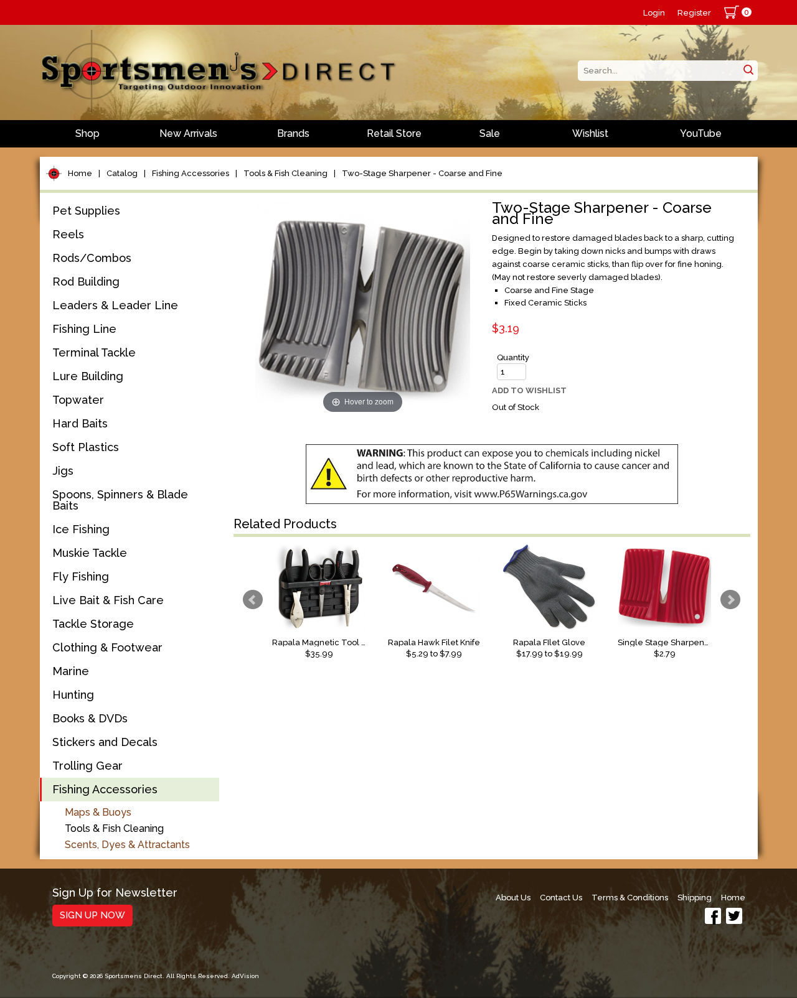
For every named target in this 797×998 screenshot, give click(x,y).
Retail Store (394, 133)
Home (80, 173)
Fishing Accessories (190, 173)
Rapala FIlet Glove (549, 642)
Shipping (694, 897)
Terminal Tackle (94, 352)
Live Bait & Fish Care (108, 600)
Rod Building (86, 281)
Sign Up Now (92, 915)
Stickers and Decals (105, 742)
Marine (70, 671)
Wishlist (590, 133)
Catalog (122, 173)
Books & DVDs (90, 718)
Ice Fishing (81, 529)
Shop (87, 133)
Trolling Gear (87, 765)
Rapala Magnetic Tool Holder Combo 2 (318, 642)
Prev (253, 600)
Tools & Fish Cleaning (285, 173)
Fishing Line (84, 328)
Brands (293, 133)
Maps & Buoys (98, 812)
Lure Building (87, 376)
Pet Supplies (86, 210)
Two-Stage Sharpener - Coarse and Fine (422, 173)
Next (730, 600)
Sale (489, 133)
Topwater (78, 399)
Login (654, 13)
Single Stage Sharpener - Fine (664, 642)
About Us (513, 897)
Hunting (73, 694)
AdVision (245, 975)
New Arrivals (188, 133)
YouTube (701, 133)
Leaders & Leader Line (115, 305)
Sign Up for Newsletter (114, 893)
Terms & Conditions (630, 897)
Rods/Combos (91, 257)
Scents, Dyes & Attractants (127, 845)
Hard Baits (80, 423)
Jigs (62, 470)
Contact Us (561, 897)
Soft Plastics (85, 447)
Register (694, 13)
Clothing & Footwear (107, 647)
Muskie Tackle (89, 552)
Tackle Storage (93, 623)
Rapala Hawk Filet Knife (434, 642)
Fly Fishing (80, 576)
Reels (68, 234)
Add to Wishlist (529, 390)
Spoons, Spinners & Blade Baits (120, 500)
